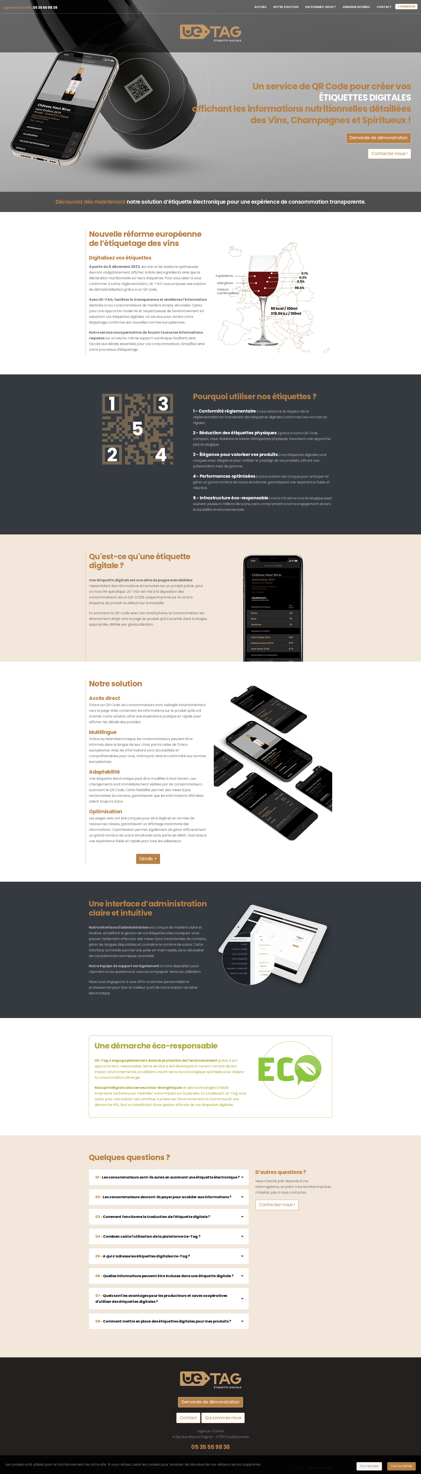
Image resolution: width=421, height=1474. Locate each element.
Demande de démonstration (379, 138)
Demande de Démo (356, 7)
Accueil (260, 7)
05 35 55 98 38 (210, 1447)
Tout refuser (369, 1466)
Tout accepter (401, 1466)
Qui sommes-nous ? (320, 7)
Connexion (406, 6)
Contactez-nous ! (389, 154)
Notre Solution (285, 7)
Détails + (148, 859)
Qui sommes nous (223, 1418)
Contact (384, 7)
